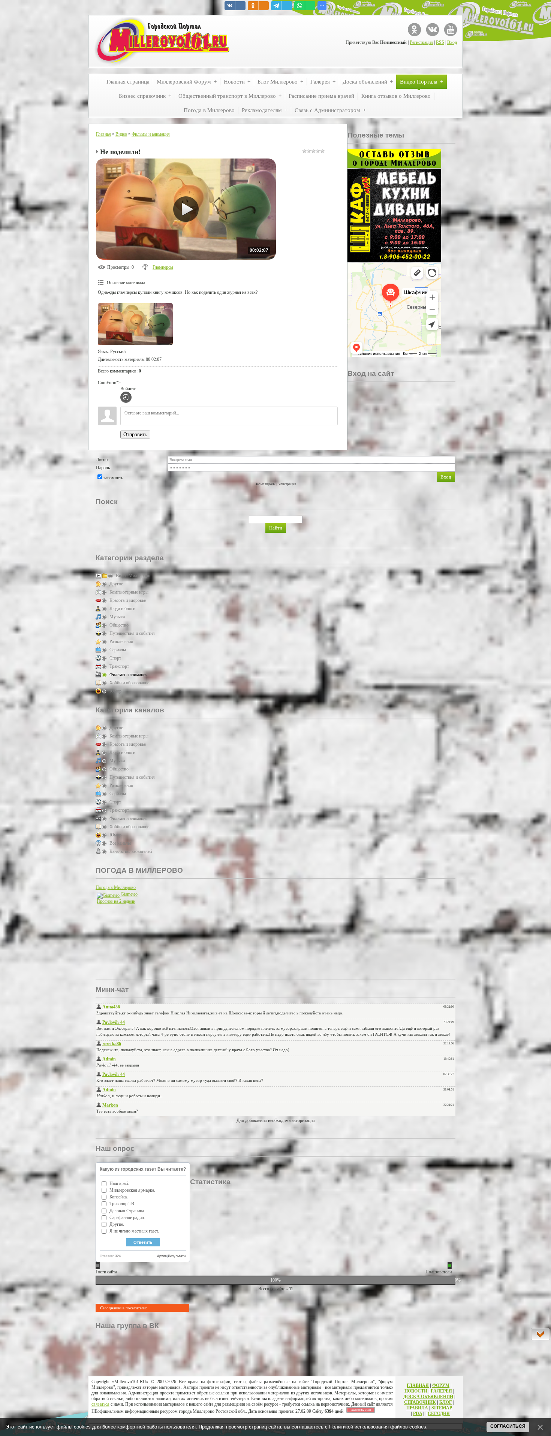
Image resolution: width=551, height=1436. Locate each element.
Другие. (116, 1224)
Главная (103, 134)
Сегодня (439, 1413)
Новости (415, 1391)
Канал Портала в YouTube (450, 29)
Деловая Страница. (127, 1210)
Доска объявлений (428, 1396)
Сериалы (117, 649)
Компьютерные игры (128, 592)
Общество (119, 625)
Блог (445, 1402)
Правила (417, 1408)
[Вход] (126, 397)
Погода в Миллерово (116, 887)
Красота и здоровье (127, 600)
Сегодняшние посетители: (123, 1308)
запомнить (113, 477)
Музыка (117, 616)
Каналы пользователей (130, 851)
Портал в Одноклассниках (414, 29)
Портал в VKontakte (432, 29)
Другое (116, 583)
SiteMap (441, 1408)
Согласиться (508, 1426)
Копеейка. (118, 1197)
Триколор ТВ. (122, 1203)
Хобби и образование (129, 682)
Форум (440, 1385)
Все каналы (120, 843)
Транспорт (119, 666)
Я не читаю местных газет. (134, 1231)
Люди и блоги (122, 608)
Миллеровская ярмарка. (132, 1190)
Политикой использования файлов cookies (377, 1427)
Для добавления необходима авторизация (276, 1120)
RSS (440, 42)
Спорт (115, 658)
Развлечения (121, 641)
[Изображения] (135, 324)
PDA (417, 1413)
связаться (100, 1404)
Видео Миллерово (133, 575)
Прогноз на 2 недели (116, 901)
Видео (121, 134)
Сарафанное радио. (127, 1217)
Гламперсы (163, 267)
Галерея (441, 1391)
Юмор (115, 691)
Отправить (135, 434)
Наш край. (119, 1183)
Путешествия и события (132, 633)
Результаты (177, 1256)
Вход (452, 42)
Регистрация (421, 42)
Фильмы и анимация (151, 134)
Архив (162, 1256)
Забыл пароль (265, 484)
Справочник (420, 1402)
